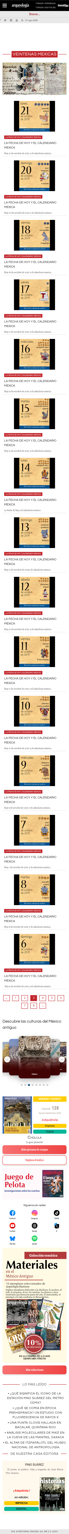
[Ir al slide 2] (25, 1085)
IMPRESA (21, 1503)
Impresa (50, 1125)
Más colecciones (34, 1370)
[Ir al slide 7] (44, 1085)
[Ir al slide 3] (29, 1085)
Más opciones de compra (34, 1149)
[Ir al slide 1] (22, 1085)
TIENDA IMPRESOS (46, 4)
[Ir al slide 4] (33, 1085)
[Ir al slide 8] (47, 1085)
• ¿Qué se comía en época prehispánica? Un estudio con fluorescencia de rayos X (35, 1412)
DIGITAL (21, 1508)
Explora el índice (34, 1160)
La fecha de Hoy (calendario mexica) (23, 137)
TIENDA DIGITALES (46, 8)
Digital (50, 1131)
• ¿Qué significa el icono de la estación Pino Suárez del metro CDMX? (35, 1398)
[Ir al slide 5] (36, 1085)
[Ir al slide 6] (40, 1085)
